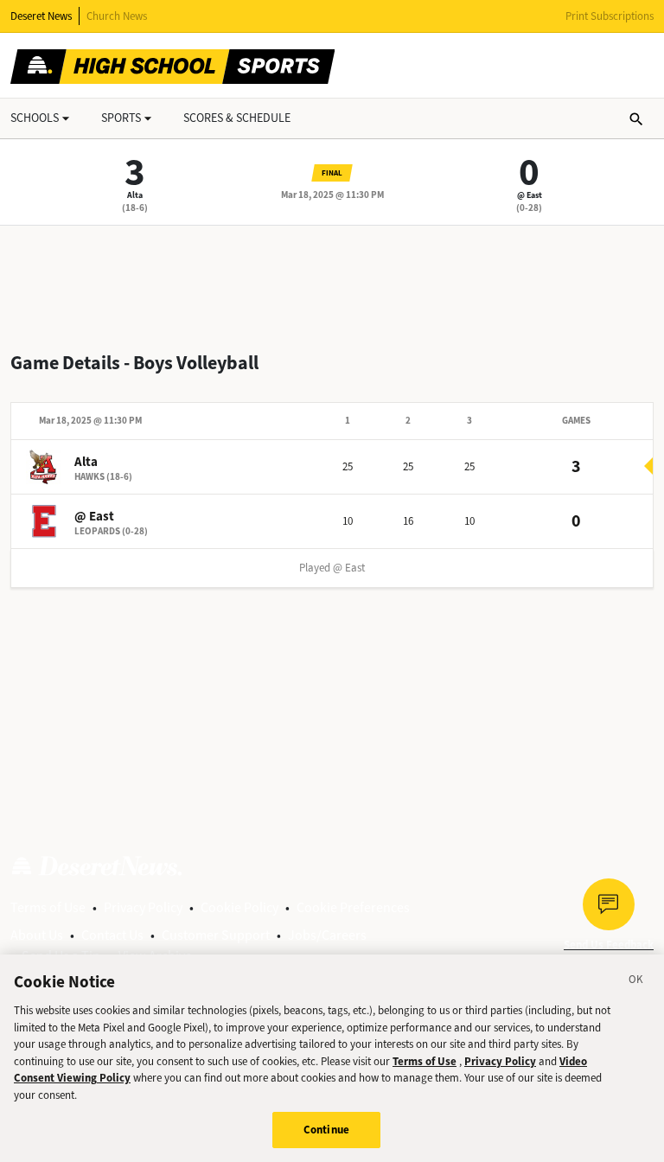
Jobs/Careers (327, 935)
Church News (116, 16)
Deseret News (41, 16)
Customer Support (216, 935)
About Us (36, 935)
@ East (529, 195)
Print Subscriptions (609, 16)
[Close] (636, 982)
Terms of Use (48, 907)
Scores (236, 118)
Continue (326, 1129)
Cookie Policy (239, 907)
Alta (135, 195)
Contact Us (112, 935)
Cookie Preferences (353, 907)
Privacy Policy (143, 907)
